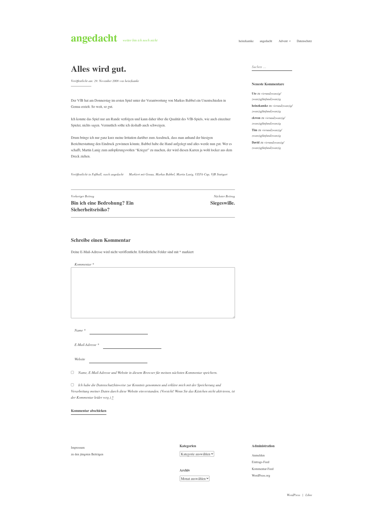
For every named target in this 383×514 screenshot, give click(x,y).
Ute (254, 93)
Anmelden (258, 455)
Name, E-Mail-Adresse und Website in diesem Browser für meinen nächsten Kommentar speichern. (147, 372)
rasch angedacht (113, 174)
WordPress (293, 495)
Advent (283, 41)
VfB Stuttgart (219, 174)
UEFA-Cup (202, 174)
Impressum (78, 447)
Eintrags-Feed (260, 462)
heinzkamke (246, 41)
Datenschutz (304, 41)
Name (80, 330)
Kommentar (84, 264)
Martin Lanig (184, 174)
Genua (150, 174)
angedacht (94, 37)
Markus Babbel (165, 174)
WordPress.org (261, 475)
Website (79, 359)
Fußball (97, 174)
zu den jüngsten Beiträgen (87, 454)
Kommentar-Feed (263, 469)
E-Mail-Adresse (86, 344)
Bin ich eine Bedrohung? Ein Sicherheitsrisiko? (102, 203)
